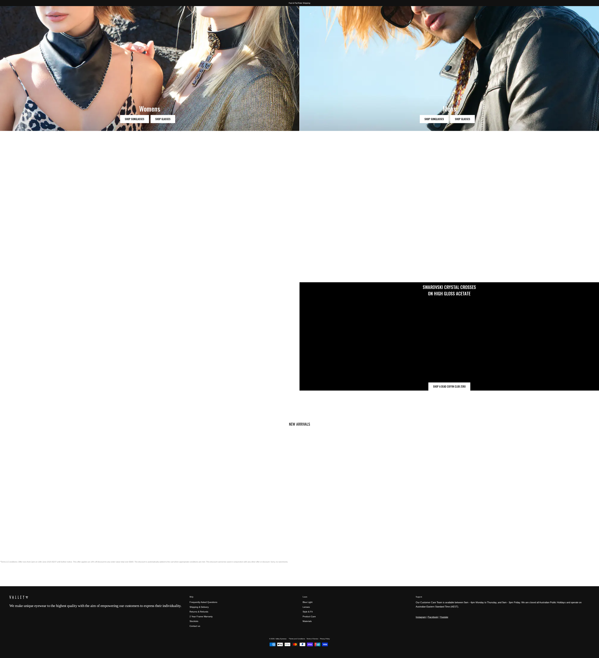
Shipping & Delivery (199, 607)
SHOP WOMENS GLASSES (426, 227)
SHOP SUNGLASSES (134, 119)
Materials (307, 621)
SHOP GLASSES (162, 119)
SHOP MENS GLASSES (572, 227)
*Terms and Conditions (297, 639)
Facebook (433, 617)
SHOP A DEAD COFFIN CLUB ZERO (449, 386)
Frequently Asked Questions (203, 602)
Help (191, 597)
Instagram (421, 617)
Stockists (194, 621)
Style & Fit (308, 612)
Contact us (195, 626)
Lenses (306, 607)
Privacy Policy (325, 639)
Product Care (309, 616)
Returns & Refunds (199, 612)
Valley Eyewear (280, 639)
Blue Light (307, 602)
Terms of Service (312, 639)
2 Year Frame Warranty (201, 616)
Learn (305, 597)
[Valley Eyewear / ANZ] (22, 14)
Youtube (444, 617)
